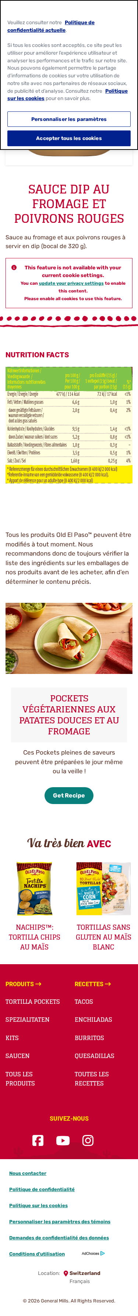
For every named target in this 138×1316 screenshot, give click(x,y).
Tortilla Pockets (33, 1001)
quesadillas (94, 1056)
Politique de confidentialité (42, 1189)
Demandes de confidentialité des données (59, 1238)
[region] (69, 75)
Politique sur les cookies (38, 1205)
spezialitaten (28, 1019)
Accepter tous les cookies (69, 138)
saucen (18, 1056)
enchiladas (93, 1019)
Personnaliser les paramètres (69, 119)
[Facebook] (38, 1141)
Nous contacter (27, 1173)
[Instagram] (88, 1141)
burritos (89, 1038)
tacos (84, 1001)
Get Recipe (69, 795)
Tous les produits (20, 1079)
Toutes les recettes (92, 1079)
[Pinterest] (106, 1141)
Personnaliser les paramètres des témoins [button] (59, 1221)
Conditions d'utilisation (37, 1254)
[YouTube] (63, 1141)
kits (12, 1038)
